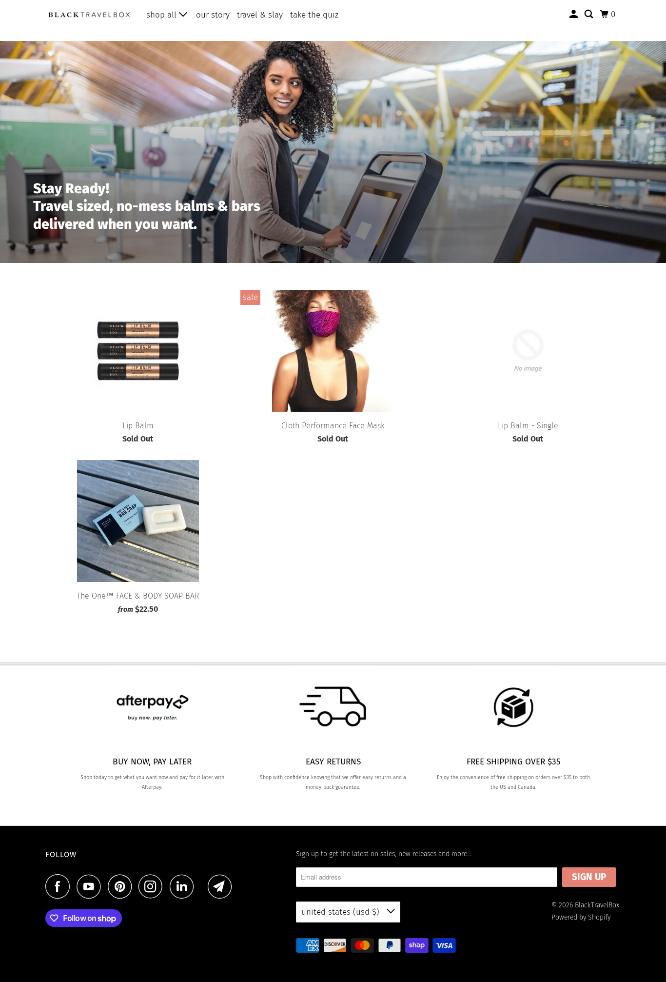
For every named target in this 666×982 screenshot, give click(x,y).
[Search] (589, 14)
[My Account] (574, 14)
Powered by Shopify (580, 917)
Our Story (213, 15)
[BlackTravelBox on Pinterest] (122, 886)
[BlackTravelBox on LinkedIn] (184, 886)
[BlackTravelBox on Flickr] (203, 886)
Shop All (162, 15)
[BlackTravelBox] (89, 14)
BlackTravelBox (597, 905)
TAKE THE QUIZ (314, 15)
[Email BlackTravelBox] (222, 886)
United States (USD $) (341, 912)
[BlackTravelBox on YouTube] (91, 886)
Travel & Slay (260, 15)
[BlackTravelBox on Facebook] (60, 886)
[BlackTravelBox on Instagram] (153, 886)
